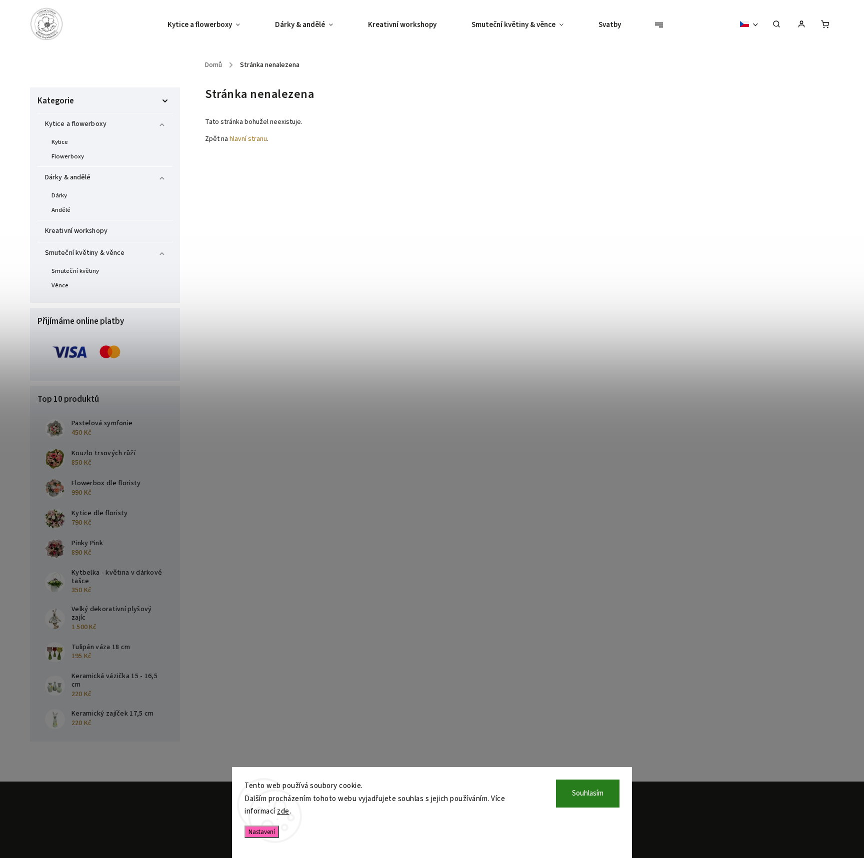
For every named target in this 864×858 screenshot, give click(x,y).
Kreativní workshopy (76, 231)
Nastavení (261, 832)
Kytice (60, 141)
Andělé (61, 209)
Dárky (60, 195)
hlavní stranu (248, 139)
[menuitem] (213, 25)
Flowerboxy (68, 156)
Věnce (60, 285)
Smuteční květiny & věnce (84, 253)
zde (283, 811)
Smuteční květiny (76, 270)
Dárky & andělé (67, 177)
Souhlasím (588, 793)
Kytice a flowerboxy (75, 124)
